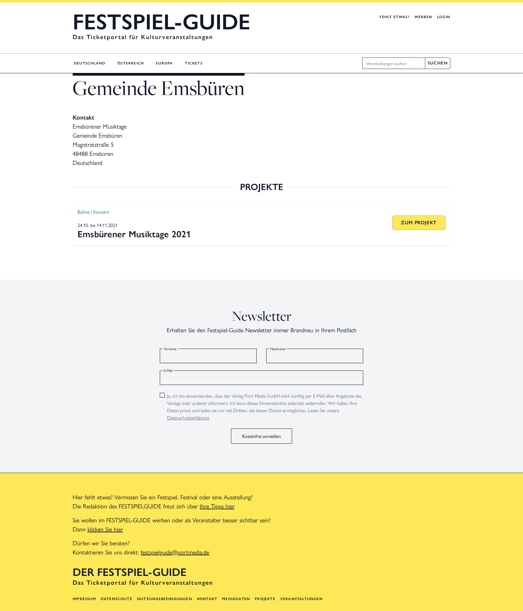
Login (443, 17)
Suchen (438, 63)
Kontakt (207, 599)
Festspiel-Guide (161, 22)
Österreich (130, 63)
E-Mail (168, 370)
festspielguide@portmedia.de (175, 551)
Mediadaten (236, 599)
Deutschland (89, 63)
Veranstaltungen (301, 599)
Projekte (265, 599)
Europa (164, 63)
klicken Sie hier (105, 528)
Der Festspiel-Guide (129, 572)
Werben (423, 17)
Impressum (84, 599)
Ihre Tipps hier (217, 505)
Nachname (278, 348)
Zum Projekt (418, 222)
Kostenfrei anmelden (261, 435)
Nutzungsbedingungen (164, 599)
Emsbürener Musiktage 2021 (134, 234)
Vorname (170, 348)
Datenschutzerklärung (188, 417)
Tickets (193, 63)
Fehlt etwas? (394, 17)
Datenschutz (116, 599)
